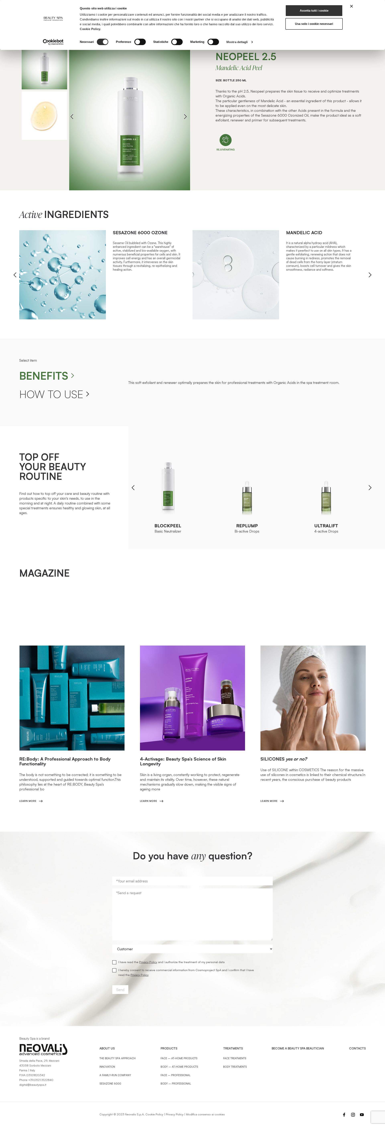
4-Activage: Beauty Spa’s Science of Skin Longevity (183, 761)
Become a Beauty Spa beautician (298, 1048)
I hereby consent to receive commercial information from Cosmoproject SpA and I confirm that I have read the (186, 972)
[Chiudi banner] (351, 6)
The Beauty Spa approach (117, 1058)
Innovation (107, 1066)
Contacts (357, 1048)
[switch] (140, 42)
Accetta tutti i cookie (314, 10)
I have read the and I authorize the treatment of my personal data (171, 962)
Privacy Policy (148, 962)
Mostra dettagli (237, 42)
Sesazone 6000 (110, 1083)
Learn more (27, 800)
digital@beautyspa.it (32, 1084)
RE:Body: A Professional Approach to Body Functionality (65, 761)
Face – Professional (175, 1075)
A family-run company (115, 1075)
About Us (107, 1048)
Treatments (233, 1048)
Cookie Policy (154, 1114)
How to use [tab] (51, 394)
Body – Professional (176, 1083)
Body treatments (235, 1066)
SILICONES (283, 759)
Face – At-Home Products (179, 1058)
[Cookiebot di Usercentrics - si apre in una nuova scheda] (53, 42)
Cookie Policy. (90, 29)
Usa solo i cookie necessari (314, 23)
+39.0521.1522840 (40, 1080)
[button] (185, 116)
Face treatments (234, 1058)
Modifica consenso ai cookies (205, 1114)
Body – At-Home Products (179, 1066)
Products (169, 1048)
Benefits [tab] (43, 375)
